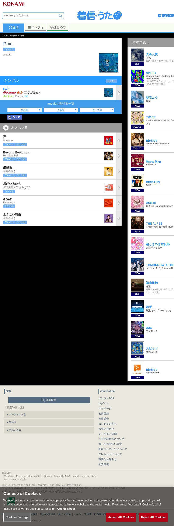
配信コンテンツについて (112, 449)
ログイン (103, 403)
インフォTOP (106, 398)
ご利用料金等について (111, 439)
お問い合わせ (106, 428)
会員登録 (103, 413)
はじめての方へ (107, 423)
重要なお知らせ (107, 459)
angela (13, 36)
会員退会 (103, 418)
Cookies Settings (17, 517)
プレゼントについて (110, 454)
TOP (5, 36)
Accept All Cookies (120, 517)
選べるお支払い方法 (110, 444)
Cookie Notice (66, 508)
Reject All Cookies (153, 517)
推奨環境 (103, 464)
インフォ (37, 27)
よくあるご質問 (107, 433)
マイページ (105, 408)
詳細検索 (51, 400)
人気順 (60, 110)
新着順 (24, 110)
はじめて (59, 27)
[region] (87, 506)
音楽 (15, 27)
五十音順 (97, 110)
